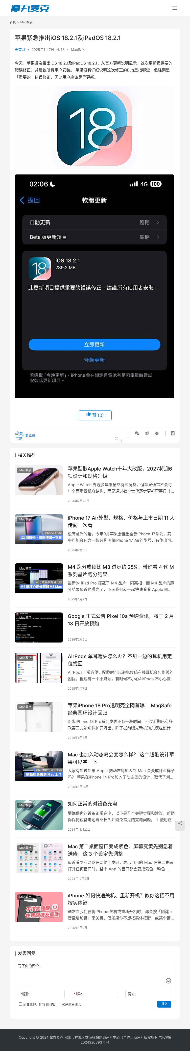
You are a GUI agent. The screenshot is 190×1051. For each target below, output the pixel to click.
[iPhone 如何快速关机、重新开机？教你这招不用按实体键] (39, 907)
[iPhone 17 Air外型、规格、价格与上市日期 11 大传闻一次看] (39, 529)
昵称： (27, 994)
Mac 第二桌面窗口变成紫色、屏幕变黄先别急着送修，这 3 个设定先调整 (120, 850)
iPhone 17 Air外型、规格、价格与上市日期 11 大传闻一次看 (121, 521)
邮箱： (80, 994)
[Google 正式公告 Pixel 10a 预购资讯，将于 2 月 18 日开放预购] (39, 627)
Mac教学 (78, 49)
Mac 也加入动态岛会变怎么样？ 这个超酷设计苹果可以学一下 (121, 758)
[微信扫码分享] (137, 433)
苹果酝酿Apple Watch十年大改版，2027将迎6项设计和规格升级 (120, 472)
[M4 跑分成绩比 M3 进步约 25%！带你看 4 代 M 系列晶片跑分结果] (39, 578)
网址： (133, 994)
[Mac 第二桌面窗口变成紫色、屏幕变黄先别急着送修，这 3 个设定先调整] (39, 858)
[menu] (175, 7)
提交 (164, 1004)
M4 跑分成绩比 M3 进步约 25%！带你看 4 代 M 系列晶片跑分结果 (121, 570)
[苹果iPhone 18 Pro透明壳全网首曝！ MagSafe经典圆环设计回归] (39, 717)
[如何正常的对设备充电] (39, 815)
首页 (13, 22)
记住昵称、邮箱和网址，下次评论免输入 (51, 1004)
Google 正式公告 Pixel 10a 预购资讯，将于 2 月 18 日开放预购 (121, 619)
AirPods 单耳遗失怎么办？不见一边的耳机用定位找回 (120, 660)
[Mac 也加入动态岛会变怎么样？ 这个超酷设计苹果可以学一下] (39, 766)
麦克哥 (20, 49)
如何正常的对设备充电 (92, 804)
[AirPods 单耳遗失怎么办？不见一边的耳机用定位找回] (39, 668)
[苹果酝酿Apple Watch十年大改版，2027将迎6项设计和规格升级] (39, 480)
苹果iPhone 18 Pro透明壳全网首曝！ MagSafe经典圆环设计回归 (120, 709)
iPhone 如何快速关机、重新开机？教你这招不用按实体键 (121, 899)
